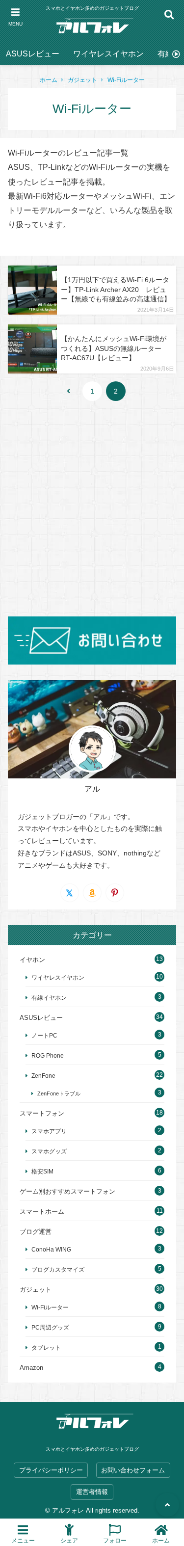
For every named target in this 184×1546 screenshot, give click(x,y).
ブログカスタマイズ (57, 1269)
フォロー (115, 1540)
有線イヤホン (49, 997)
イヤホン (32, 959)
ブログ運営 (36, 1231)
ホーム (48, 80)
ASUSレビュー (32, 54)
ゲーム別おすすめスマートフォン (67, 1191)
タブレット (46, 1347)
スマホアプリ (49, 1131)
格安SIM (42, 1171)
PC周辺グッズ (50, 1327)
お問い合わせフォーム (133, 1470)
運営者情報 (92, 1491)
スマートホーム (42, 1211)
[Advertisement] (92, 509)
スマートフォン (42, 1113)
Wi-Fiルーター (126, 80)
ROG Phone (47, 1055)
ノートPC (44, 1035)
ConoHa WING (51, 1249)
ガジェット (82, 80)
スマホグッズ (49, 1151)
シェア (69, 1540)
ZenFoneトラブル (58, 1093)
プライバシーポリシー (51, 1470)
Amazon (31, 1367)
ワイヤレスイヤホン (108, 54)
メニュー (23, 1540)
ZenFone (43, 1075)
